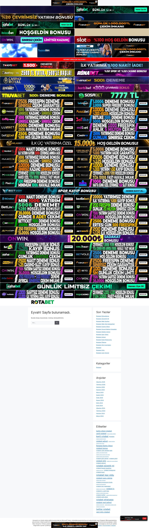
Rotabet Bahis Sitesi (104, 446)
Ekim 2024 (99, 403)
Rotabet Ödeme (101, 342)
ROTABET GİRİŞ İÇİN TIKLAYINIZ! (74, 59)
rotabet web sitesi (102, 497)
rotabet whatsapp (104, 499)
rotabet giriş (101, 461)
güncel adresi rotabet (111, 433)
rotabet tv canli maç (102, 491)
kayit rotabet (102, 436)
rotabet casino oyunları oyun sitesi (103, 454)
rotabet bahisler (111, 441)
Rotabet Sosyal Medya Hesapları (106, 329)
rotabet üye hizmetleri (100, 506)
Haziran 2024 (100, 413)
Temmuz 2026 (100, 384)
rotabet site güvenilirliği (101, 484)
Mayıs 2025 (99, 392)
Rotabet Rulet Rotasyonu (104, 340)
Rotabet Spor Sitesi (102, 334)
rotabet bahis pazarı (100, 443)
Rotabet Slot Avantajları (103, 345)
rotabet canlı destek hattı (104, 450)
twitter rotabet (103, 509)
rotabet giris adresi (102, 458)
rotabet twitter (100, 495)
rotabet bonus (102, 448)
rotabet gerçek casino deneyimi (102, 456)
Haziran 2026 (100, 387)
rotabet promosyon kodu (104, 482)
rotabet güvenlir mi (105, 465)
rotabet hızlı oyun (99, 470)
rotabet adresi (102, 441)
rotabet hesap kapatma (103, 468)
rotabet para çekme (104, 478)
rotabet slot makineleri (103, 486)
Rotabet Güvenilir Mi (102, 319)
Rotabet (98, 347)
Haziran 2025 (100, 390)
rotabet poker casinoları (101, 480)
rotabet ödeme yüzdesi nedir (110, 504)
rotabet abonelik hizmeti (101, 438)
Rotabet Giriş (100, 350)
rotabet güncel (101, 463)
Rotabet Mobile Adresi (103, 332)
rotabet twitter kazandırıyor (111, 495)
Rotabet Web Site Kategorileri (105, 324)
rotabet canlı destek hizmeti (101, 452)
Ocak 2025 (99, 397)
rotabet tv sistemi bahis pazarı (102, 493)
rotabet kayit (100, 472)
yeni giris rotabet (103, 512)
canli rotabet (101, 433)
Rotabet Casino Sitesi (103, 326)
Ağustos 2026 (100, 382)
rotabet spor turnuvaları (101, 489)
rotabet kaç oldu (105, 475)
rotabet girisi (113, 458)
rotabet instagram (109, 470)
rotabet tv (110, 489)
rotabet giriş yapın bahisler (112, 461)
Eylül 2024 (99, 405)
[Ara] (57, 323)
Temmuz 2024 (100, 411)
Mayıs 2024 (100, 416)
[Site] (37, 103)
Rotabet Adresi (101, 337)
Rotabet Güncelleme (102, 316)
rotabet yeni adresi (104, 502)
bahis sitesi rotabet (104, 431)
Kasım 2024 (100, 400)
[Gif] (74, 143)
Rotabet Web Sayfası (102, 321)
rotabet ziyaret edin (100, 504)
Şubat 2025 (100, 395)
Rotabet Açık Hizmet (102, 353)
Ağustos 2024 (100, 408)
